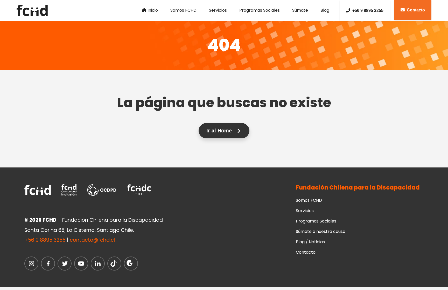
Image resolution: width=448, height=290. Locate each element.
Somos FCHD (183, 10)
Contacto (306, 252)
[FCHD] (34, 10)
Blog (324, 10)
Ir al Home (219, 130)
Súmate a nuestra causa (320, 231)
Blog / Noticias (310, 242)
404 (224, 45)
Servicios (218, 10)
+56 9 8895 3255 (367, 10)
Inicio (153, 10)
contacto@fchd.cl (92, 240)
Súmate (300, 10)
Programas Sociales (259, 10)
